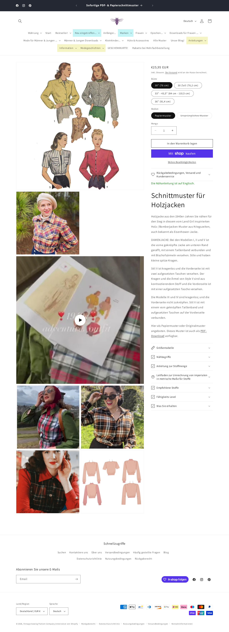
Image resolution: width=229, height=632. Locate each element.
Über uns (96, 552)
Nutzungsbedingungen (118, 558)
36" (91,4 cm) (163, 101)
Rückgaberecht (143, 558)
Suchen (62, 552)
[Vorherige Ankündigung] (76, 5)
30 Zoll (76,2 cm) (188, 85)
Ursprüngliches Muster (196, 116)
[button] (20, 21)
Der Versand (171, 72)
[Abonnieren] (76, 579)
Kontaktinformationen (182, 624)
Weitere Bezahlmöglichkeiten (182, 162)
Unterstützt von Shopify (66, 624)
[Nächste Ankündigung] (153, 5)
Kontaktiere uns (78, 552)
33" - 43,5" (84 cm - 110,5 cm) (172, 93)
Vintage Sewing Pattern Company (39, 624)
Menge (154, 123)
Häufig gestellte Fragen (146, 552)
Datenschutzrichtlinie (89, 558)
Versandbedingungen (117, 552)
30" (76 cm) (162, 85)
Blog (166, 552)
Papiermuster (163, 115)
